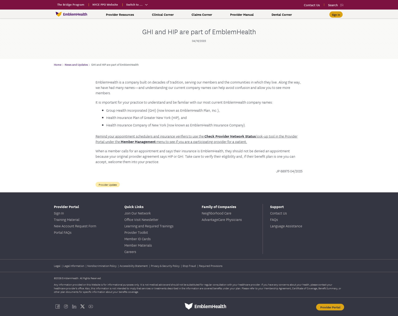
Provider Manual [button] (242, 14)
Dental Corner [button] (282, 14)
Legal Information (74, 266)
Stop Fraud (190, 266)
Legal (57, 266)
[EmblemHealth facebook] (57, 306)
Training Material (66, 219)
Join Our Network (137, 213)
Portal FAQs (63, 232)
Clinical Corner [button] (163, 14)
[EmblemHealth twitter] (82, 306)
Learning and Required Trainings (149, 225)
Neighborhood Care (216, 213)
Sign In (59, 213)
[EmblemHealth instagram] (66, 306)
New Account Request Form (75, 225)
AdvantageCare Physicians (222, 219)
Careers (130, 251)
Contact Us (278, 213)
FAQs (274, 219)
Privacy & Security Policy (165, 266)
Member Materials (138, 245)
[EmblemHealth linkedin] (74, 306)
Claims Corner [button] (202, 14)
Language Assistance (286, 225)
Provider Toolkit (136, 232)
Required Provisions (210, 266)
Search (333, 5)
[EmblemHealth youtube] (91, 306)
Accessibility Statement (134, 266)
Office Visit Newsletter (141, 219)
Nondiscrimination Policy (102, 266)
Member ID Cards (137, 238)
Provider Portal (330, 307)
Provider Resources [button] (120, 14)
